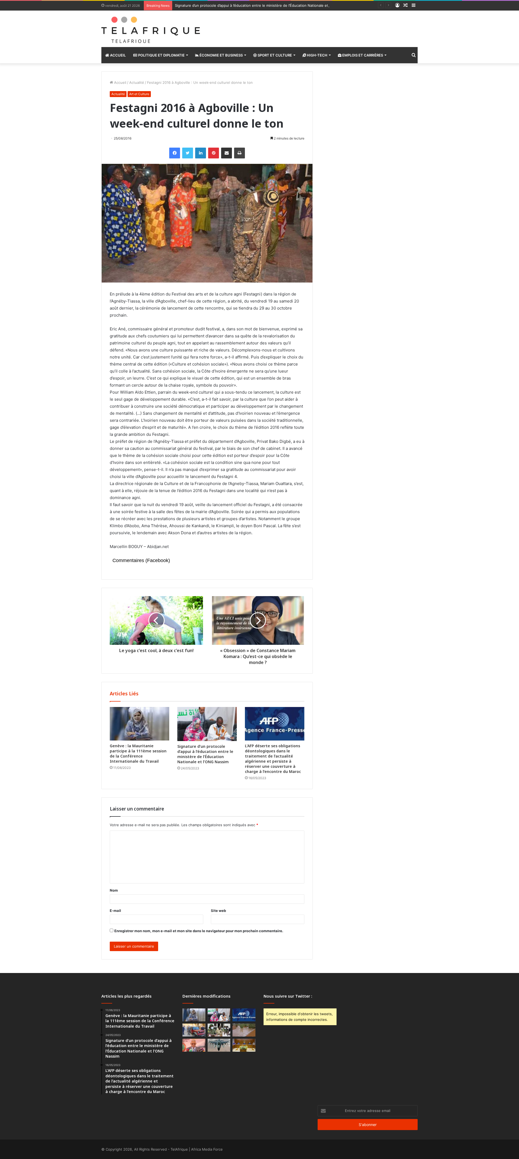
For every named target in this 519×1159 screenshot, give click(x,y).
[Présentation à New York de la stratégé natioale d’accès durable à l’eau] (193, 1045)
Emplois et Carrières (362, 55)
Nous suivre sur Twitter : (288, 996)
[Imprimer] (239, 153)
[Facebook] (174, 153)
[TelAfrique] (151, 29)
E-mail (115, 910)
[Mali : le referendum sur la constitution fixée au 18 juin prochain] (219, 1030)
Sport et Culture (274, 55)
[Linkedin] (200, 153)
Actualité (136, 82)
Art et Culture (139, 94)
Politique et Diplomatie (161, 55)
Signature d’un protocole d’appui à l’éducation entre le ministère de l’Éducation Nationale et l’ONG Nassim (263, 5)
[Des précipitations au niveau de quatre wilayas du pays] (243, 1030)
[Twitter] (187, 153)
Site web (218, 910)
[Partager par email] (226, 153)
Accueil (117, 55)
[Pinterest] (213, 153)
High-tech (316, 55)
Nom (114, 890)
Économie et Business (221, 55)
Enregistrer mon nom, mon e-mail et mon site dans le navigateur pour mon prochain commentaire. (198, 931)
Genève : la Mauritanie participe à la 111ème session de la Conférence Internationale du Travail (138, 753)
